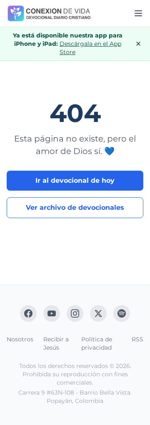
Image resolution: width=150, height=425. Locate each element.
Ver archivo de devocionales (75, 207)
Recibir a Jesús (56, 343)
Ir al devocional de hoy (75, 180)
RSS (137, 339)
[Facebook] (28, 313)
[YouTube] (51, 313)
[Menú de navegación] (138, 13)
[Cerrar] (138, 44)
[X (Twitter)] (98, 313)
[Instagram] (75, 313)
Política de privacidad (96, 343)
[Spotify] (121, 313)
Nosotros (20, 339)
